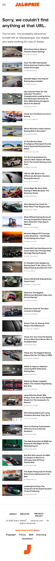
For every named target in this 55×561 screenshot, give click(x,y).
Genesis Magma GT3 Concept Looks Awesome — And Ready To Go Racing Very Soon (37, 235)
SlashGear (27, 538)
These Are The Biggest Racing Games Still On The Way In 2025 (38, 354)
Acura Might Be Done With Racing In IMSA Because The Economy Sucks (36, 190)
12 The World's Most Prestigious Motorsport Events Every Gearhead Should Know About (37, 145)
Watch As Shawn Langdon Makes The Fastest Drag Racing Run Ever (37, 383)
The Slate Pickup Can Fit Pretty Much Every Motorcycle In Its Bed (38, 474)
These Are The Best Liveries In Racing (37, 115)
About (13, 514)
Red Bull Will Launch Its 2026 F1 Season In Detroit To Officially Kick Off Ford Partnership (37, 459)
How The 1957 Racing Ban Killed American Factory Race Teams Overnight (37, 65)
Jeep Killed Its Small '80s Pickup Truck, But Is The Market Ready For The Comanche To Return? (38, 398)
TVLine (22, 534)
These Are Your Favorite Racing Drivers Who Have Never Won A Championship (38, 339)
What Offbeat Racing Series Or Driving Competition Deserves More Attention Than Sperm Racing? (37, 220)
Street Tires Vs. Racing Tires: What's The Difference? (37, 324)
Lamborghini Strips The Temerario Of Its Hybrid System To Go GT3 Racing (38, 488)
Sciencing (41, 534)
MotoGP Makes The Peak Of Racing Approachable (36, 80)
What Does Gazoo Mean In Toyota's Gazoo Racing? (35, 50)
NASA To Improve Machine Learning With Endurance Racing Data (35, 368)
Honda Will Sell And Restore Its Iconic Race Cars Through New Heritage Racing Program (38, 250)
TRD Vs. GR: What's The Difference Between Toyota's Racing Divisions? (37, 175)
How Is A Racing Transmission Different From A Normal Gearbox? (37, 428)
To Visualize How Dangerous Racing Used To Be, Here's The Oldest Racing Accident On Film (38, 265)
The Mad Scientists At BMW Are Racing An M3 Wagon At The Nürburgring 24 (38, 443)
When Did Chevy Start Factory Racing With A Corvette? (37, 130)
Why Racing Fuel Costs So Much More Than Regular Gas (37, 205)
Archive (24, 514)
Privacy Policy (39, 515)
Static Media (20, 520)
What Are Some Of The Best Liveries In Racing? (36, 310)
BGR (31, 534)
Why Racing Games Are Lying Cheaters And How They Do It (37, 414)
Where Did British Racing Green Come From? (38, 280)
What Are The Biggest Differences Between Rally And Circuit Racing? (38, 295)
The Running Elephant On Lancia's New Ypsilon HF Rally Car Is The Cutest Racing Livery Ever (38, 160)
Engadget (11, 534)
